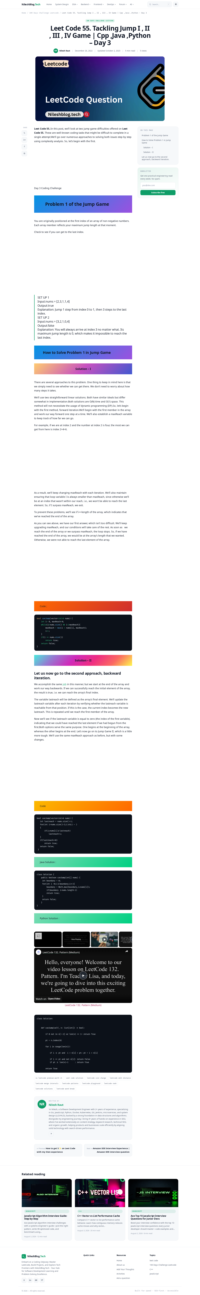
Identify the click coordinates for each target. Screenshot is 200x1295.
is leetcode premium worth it (49, 1078)
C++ (80, 1211)
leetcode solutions (44, 1089)
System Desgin (62, 4)
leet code (154, 1260)
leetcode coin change (96, 1078)
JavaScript (30, 1211)
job (64, 684)
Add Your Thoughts (125, 1269)
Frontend (99, 4)
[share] (126, 951)
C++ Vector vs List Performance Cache (98, 1215)
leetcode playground (91, 1084)
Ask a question (123, 1278)
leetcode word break (65, 1089)
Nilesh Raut (64, 50)
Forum (123, 4)
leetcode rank (110, 1084)
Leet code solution (74, 1078)
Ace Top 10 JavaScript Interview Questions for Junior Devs (148, 1217)
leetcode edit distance (120, 1078)
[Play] (104, 939)
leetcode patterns (70, 1084)
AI (131, 4)
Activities (121, 1273)
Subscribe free (158, 192)
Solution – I (148, 147)
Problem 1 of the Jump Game (155, 135)
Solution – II (148, 152)
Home (49, 4)
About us (121, 1265)
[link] (38, 952)
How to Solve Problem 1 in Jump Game (156, 141)
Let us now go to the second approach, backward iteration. (155, 158)
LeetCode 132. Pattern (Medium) (61, 952)
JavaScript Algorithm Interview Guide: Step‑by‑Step (45, 1217)
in (24, 140)
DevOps (111, 4)
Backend (85, 4)
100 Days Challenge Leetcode (44, 13)
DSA (74, 4)
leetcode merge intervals (47, 1084)
